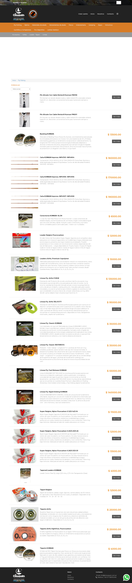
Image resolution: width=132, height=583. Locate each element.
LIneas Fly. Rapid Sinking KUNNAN (53, 392)
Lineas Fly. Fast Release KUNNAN (53, 370)
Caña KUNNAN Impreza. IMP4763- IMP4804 (57, 157)
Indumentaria (81, 25)
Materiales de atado (39, 25)
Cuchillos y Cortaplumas (22, 30)
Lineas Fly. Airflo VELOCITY (51, 302)
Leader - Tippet (34, 35)
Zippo (100, 25)
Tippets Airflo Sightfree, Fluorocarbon (55, 529)
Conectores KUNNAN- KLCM (51, 216)
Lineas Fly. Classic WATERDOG (52, 345)
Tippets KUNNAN (46, 548)
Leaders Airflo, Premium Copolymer (54, 259)
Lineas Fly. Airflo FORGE (49, 278)
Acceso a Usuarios (20, 2)
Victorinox (109, 25)
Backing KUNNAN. (47, 134)
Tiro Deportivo (39, 30)
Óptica (26, 25)
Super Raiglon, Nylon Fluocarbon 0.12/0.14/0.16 (59, 411)
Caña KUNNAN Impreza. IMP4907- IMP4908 (57, 196)
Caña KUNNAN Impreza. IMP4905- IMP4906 (57, 177)
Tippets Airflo (45, 509)
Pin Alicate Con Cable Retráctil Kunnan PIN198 (58, 95)
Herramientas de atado (57, 25)
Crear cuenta (83, 14)
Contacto (110, 14)
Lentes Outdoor (53, 30)
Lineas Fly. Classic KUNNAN (51, 323)
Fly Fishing (18, 25)
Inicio (93, 14)
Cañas (25, 35)
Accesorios (16, 35)
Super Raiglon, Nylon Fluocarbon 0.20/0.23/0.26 (59, 431)
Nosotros (100, 14)
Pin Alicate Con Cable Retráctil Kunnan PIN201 (58, 114)
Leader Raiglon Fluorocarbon (52, 235)
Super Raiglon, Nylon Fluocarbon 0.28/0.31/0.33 (59, 451)
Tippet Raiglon (46, 490)
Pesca (71, 25)
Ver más (116, 97)
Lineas (45, 35)
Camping (92, 25)
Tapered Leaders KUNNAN (50, 470)
